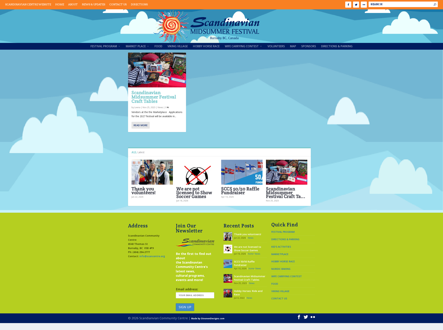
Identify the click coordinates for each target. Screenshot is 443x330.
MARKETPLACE (279, 254)
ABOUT (73, 4)
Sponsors (308, 46)
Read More (141, 125)
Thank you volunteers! (144, 191)
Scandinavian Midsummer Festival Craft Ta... (285, 192)
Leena (137, 107)
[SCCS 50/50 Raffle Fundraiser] (242, 172)
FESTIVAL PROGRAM (283, 231)
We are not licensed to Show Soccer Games (194, 192)
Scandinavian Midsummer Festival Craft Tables (154, 96)
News (160, 107)
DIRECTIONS (139, 4)
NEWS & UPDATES (93, 4)
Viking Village (178, 46)
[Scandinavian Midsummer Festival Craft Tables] (157, 70)
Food (158, 46)
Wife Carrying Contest (242, 46)
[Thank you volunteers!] (152, 172)
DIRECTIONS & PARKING (285, 239)
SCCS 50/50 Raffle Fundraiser (240, 191)
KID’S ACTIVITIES (281, 246)
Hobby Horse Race (206, 46)
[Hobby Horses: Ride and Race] (228, 293)
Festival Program (104, 46)
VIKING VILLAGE (280, 291)
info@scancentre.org (152, 256)
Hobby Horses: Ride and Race (248, 292)
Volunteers (276, 46)
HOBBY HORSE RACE (283, 261)
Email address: (187, 289)
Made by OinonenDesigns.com (207, 318)
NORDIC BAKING (280, 268)
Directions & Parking (336, 46)
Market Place (136, 46)
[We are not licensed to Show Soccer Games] (197, 172)
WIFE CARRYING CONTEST (286, 276)
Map (293, 46)
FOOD (274, 283)
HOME (59, 4)
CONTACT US (118, 4)
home (251, 253)
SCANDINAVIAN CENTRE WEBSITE (28, 4)
